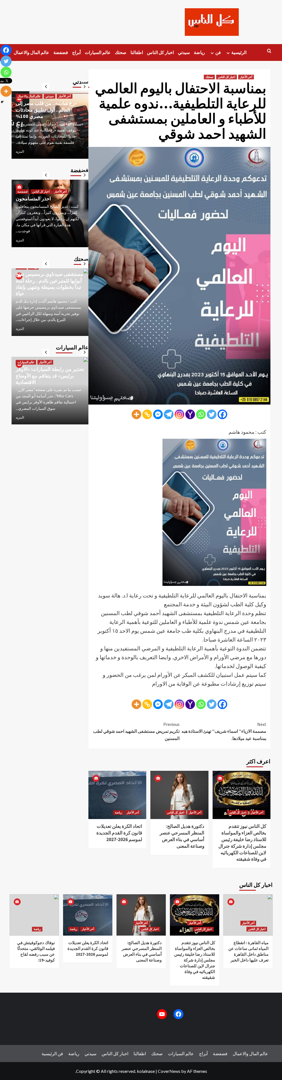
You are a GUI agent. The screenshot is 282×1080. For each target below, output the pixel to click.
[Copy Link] (147, 414)
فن (218, 52)
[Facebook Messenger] (158, 414)
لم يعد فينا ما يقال (33, 205)
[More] (136, 414)
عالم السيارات (98, 52)
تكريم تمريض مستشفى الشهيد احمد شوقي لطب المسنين (136, 731)
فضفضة (60, 52)
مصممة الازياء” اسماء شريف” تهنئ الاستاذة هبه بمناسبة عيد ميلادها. (223, 731)
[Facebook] (222, 414)
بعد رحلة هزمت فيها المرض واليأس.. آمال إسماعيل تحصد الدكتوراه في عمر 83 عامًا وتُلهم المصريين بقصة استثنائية (47, 106)
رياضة (199, 52)
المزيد (20, 151)
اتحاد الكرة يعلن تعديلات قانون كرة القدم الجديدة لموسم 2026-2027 (119, 832)
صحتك (120, 52)
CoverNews (169, 1071)
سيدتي (184, 52)
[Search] (269, 51)
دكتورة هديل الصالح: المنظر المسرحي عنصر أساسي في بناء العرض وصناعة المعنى (182, 836)
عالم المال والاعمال (31, 52)
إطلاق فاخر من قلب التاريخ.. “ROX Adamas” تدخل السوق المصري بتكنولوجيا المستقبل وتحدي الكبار (46, 366)
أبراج (76, 52)
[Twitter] (211, 414)
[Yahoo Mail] (190, 414)
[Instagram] (179, 414)
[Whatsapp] (201, 414)
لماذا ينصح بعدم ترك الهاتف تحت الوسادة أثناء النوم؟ (48, 290)
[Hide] (2, 102)
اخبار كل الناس (160, 52)
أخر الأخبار (246, 77)
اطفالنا (137, 52)
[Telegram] (168, 414)
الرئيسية (238, 52)
